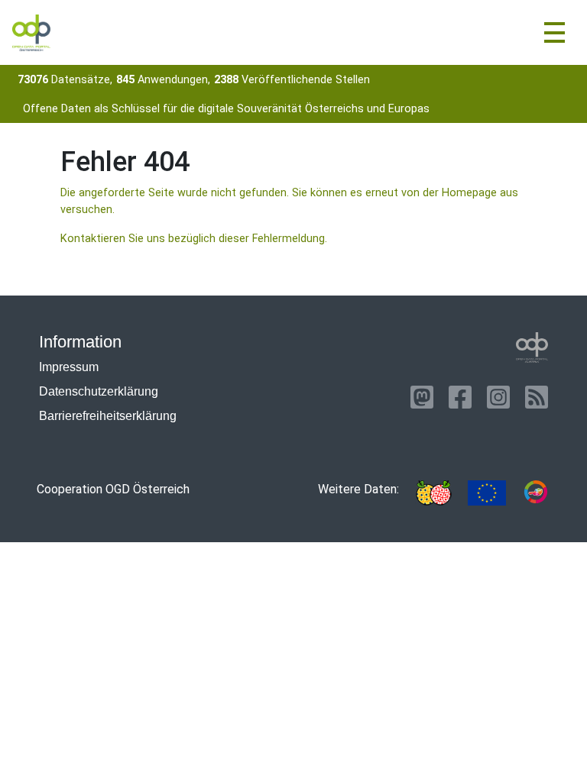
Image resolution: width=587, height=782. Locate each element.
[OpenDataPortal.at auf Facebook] (460, 397)
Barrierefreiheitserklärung (108, 415)
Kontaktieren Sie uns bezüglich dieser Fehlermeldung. (193, 238)
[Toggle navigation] (554, 32)
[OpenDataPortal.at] (532, 347)
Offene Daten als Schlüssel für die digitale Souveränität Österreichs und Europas (226, 108)
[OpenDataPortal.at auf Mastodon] (421, 397)
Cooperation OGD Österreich (113, 489)
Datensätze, (65, 79)
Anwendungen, (163, 79)
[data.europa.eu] (487, 493)
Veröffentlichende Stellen (292, 79)
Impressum (69, 366)
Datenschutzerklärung (98, 391)
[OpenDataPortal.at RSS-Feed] (536, 397)
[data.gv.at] (535, 493)
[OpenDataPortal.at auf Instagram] (498, 397)
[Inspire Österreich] (433, 493)
